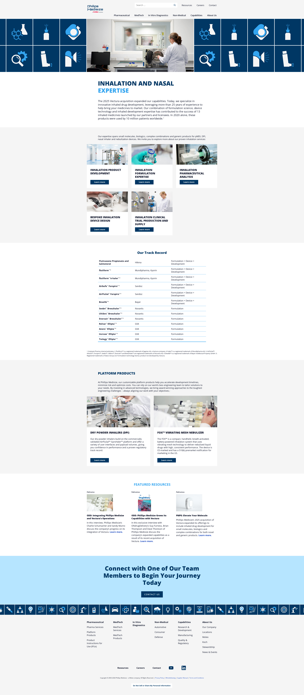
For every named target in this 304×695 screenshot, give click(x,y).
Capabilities (184, 622)
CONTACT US (152, 594)
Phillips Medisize (95, 9)
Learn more (99, 182)
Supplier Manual (182, 678)
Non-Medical (161, 622)
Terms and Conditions (196, 678)
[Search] (175, 5)
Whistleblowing (171, 678)
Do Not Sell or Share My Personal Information (152, 685)
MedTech (118, 622)
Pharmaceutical (95, 622)
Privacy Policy (159, 678)
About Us (207, 622)
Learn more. (116, 531)
